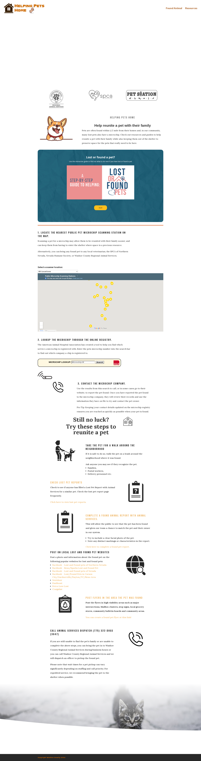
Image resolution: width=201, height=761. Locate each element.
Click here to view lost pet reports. (68, 502)
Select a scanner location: (50, 267)
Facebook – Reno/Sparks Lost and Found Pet (75, 568)
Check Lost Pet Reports (66, 482)
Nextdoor (57, 580)
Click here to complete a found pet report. (107, 546)
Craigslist (57, 589)
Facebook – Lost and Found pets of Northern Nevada (79, 565)
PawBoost (57, 583)
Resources (191, 8)
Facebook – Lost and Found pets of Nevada (74, 571)
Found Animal (174, 8)
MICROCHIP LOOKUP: (60, 362)
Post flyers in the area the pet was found (114, 597)
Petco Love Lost (60, 586)
